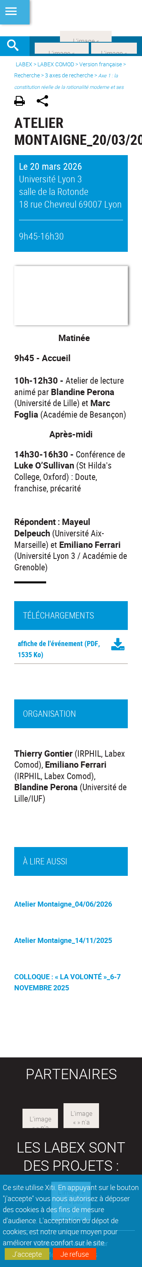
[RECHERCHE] (16, 46)
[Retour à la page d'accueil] (71, 18)
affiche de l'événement (50, 643)
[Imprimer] (22, 102)
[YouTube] (86, 35)
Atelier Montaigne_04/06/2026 (63, 904)
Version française (100, 64)
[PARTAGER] (45, 102)
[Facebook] (62, 47)
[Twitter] (114, 47)
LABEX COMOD (55, 64)
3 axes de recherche (69, 75)
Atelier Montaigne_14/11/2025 (63, 940)
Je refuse (74, 1254)
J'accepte (27, 1254)
